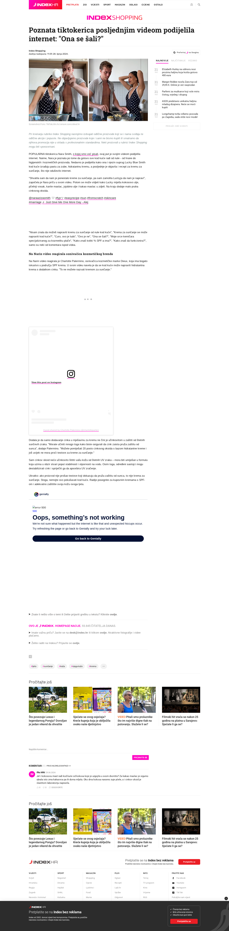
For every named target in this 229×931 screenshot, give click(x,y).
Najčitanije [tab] (178, 61)
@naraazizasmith (39, 198)
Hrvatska (33, 883)
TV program (148, 883)
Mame (89, 897)
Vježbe (118, 892)
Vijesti (95, 4)
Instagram (181, 887)
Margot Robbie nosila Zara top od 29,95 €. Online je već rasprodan (179, 83)
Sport (107, 4)
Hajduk (60, 887)
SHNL (60, 892)
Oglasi (133, 4)
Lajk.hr (118, 887)
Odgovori (119, 897)
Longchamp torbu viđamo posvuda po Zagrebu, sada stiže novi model (180, 115)
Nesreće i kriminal (37, 897)
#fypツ (59, 198)
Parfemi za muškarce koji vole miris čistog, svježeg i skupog (180, 93)
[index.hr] (45, 4)
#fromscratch (95, 198)
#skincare (110, 198)
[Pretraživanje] (198, 4)
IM (32, 774)
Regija (32, 887)
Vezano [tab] (192, 61)
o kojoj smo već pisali (85, 154)
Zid (85, 4)
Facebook (181, 878)
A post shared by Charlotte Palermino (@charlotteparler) (71, 430)
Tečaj (145, 878)
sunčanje (48, 666)
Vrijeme (146, 892)
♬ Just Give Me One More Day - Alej (65, 202)
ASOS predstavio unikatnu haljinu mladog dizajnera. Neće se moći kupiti (179, 104)
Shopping (90, 878)
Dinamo (61, 883)
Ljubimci (90, 887)
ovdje (103, 632)
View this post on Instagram (46, 382)
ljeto (33, 666)
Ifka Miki (41, 772)
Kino (145, 887)
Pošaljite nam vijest (181, 897)
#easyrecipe (71, 198)
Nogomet (61, 878)
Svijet (31, 878)
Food (88, 892)
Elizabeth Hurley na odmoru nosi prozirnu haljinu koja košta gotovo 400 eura (180, 72)
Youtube (180, 883)
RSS (145, 897)
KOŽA (62, 666)
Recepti (118, 883)
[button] (33, 699)
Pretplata (72, 4)
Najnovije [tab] (162, 61)
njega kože (77, 666)
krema (92, 666)
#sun (83, 198)
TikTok (180, 892)
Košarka (61, 897)
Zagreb (32, 892)
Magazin (91, 873)
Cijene (146, 4)
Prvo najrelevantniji (57, 766)
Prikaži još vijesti (177, 126)
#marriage (35, 202)
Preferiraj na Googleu (188, 52)
